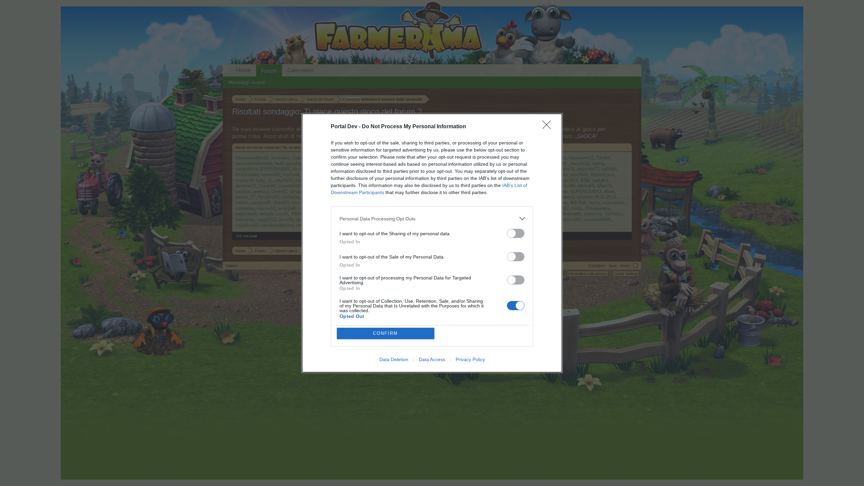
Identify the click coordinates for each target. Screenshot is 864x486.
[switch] (515, 233)
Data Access (432, 359)
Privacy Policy (470, 359)
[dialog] (432, 243)
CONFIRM (385, 333)
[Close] (548, 126)
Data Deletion (393, 359)
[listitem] (432, 218)
